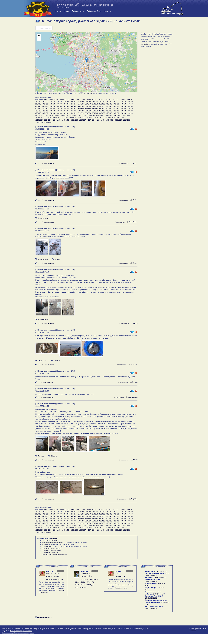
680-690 (116, 109)
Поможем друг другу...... (153, 579)
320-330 (59, 104)
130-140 (122, 99)
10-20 (51, 99)
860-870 (45, 113)
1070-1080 (108, 115)
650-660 (95, 109)
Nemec (135, 263)
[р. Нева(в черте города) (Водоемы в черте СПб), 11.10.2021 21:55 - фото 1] (42, 445)
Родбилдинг (149, 577)
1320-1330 (39, 122)
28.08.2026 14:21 (151, 581)
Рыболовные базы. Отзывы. (51, 548)
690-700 (123, 109)
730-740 (52, 111)
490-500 (81, 106)
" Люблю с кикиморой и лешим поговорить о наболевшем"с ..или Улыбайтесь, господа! (86, 579)
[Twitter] (133, 128)
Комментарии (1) (48, 397)
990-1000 (38, 115)
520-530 (102, 106)
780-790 (88, 111)
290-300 (38, 104)
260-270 (116, 102)
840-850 (130, 111)
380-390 (102, 104)
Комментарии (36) (49, 200)
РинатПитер (133, 222)
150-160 (38, 102)
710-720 (38, 111)
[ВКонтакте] (131, 128)
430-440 (38, 106)
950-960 (109, 113)
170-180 (52, 102)
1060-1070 (99, 115)
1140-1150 (72, 118)
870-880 (52, 113)
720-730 (45, 111)
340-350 (73, 104)
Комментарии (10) (49, 222)
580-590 (45, 109)
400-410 (116, 104)
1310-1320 (126, 120)
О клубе (58, 11)
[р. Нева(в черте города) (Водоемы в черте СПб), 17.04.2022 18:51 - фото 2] (69, 189)
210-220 (81, 102)
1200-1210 (124, 118)
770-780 (81, 111)
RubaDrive (50, 571)
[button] (86, 59)
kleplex (135, 200)
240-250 (102, 102)
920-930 (88, 113)
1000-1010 (47, 115)
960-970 (116, 113)
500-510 (88, 106)
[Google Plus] (136, 128)
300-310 (45, 104)
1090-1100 (126, 115)
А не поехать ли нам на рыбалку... (53, 542)
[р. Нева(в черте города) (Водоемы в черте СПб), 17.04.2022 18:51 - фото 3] (86, 189)
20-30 (56, 99)
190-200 (66, 102)
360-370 (88, 104)
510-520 (95, 106)
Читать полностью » (81, 587)
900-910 (73, 113)
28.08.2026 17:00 (160, 577)
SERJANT (134, 364)
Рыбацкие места (78, 11)
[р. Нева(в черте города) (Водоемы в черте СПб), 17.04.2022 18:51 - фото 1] (46, 189)
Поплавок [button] (41, 456)
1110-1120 (47, 118)
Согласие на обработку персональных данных (18, 633)
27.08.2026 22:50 (158, 594)
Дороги (44, 544)
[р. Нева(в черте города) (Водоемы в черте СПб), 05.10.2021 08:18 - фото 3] (94, 488)
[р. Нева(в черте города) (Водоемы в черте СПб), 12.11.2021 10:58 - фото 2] (55, 308)
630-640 (81, 109)
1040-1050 (82, 115)
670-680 (109, 109)
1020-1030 (64, 115)
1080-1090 (117, 115)
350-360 (81, 104)
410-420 (123, 104)
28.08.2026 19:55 (151, 575)
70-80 (83, 99)
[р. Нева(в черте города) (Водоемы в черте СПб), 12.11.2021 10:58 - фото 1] (42, 308)
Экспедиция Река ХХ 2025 (154, 596)
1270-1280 (91, 120)
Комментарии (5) (49, 364)
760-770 (73, 111)
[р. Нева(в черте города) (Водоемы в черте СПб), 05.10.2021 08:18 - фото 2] (71, 488)
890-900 (66, 113)
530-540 (109, 106)
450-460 (52, 106)
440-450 (45, 106)
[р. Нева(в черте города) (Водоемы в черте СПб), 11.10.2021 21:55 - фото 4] (81, 445)
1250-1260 (74, 120)
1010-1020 (55, 115)
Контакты (107, 11)
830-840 (123, 111)
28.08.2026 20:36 (160, 571)
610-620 (66, 109)
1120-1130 (55, 118)
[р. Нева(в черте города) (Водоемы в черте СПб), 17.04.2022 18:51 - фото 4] (99, 189)
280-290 (130, 102)
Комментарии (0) (49, 499)
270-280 (123, 102)
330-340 (66, 104)
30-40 (62, 99)
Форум (66, 11)
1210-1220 (39, 120)
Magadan (134, 499)
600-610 (59, 109)
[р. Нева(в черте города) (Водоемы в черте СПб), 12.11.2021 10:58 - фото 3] (68, 308)
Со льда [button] (57, 259)
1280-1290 (100, 120)
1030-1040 (73, 115)
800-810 (102, 111)
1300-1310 (118, 120)
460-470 (59, 106)
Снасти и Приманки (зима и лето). (157, 573)
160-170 (45, 102)
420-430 (130, 104)
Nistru (135, 323)
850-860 (38, 113)
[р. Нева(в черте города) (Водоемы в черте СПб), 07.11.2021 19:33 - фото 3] (92, 349)
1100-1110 (38, 118)
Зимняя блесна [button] (43, 218)
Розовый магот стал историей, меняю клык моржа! (55, 576)
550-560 (123, 106)
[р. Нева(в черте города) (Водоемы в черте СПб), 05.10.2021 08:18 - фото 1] (47, 488)
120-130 (115, 99)
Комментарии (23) (49, 263)
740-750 (59, 111)
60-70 (78, 99)
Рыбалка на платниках (50, 553)
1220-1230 (47, 120)
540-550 (116, 106)
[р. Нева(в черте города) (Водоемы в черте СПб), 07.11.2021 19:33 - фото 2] (70, 349)
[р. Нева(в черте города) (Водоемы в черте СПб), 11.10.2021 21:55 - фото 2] (55, 445)
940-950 (102, 113)
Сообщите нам (88, 93)
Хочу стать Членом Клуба (154, 606)
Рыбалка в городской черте (51, 550)
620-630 (73, 109)
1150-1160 (81, 118)
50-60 (72, 99)
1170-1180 (98, 118)
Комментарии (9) (49, 323)
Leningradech (132, 397)
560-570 (130, 106)
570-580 (38, 109)
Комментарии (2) (48, 382)
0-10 (45, 99)
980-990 (130, 113)
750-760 (66, 111)
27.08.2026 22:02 (151, 598)
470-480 (66, 106)
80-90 (89, 99)
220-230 (88, 102)
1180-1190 (107, 118)
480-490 (73, 106)
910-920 (81, 113)
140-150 (129, 99)
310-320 (52, 104)
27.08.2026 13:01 (151, 608)
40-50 (67, 99)
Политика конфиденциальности (21, 631)
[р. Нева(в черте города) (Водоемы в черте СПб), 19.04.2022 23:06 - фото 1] (47, 154)
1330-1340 (47, 122)
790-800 (95, 111)
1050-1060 (90, 115)
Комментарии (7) (49, 163)
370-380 (95, 104)
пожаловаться (125, 163)
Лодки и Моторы (150, 588)
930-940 (95, 113)
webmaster (192, 631)
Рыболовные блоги (94, 11)
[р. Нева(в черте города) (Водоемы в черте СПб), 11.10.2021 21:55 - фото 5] (99, 445)
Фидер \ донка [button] (42, 360)
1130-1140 (64, 118)
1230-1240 (56, 120)
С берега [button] (57, 360)
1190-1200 (115, 118)
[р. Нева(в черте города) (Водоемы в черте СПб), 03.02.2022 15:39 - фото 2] (55, 248)
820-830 (116, 111)
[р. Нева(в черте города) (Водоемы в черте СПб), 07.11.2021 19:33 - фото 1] (47, 349)
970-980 (123, 113)
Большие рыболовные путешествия (54, 555)
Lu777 (135, 163)
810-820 (109, 111)
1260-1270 (83, 120)
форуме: (54, 538)
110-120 (108, 99)
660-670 (102, 109)
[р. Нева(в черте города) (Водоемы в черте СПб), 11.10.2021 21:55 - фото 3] (68, 445)
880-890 (59, 113)
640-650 (88, 109)
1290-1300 (109, 120)
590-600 (52, 109)
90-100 (94, 99)
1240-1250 (65, 120)
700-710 (130, 109)
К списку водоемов (45, 28)
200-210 (73, 102)
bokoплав (84, 571)
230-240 (95, 102)
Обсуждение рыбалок (49, 540)
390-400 (109, 104)
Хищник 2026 (149, 571)
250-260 (109, 102)
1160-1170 (89, 118)
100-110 (101, 99)
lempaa (134, 382)
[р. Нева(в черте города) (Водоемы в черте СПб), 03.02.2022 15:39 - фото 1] (42, 248)
